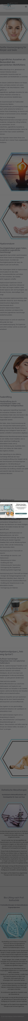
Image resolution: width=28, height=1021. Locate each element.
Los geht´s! (21, 513)
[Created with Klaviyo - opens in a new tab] (14, 518)
